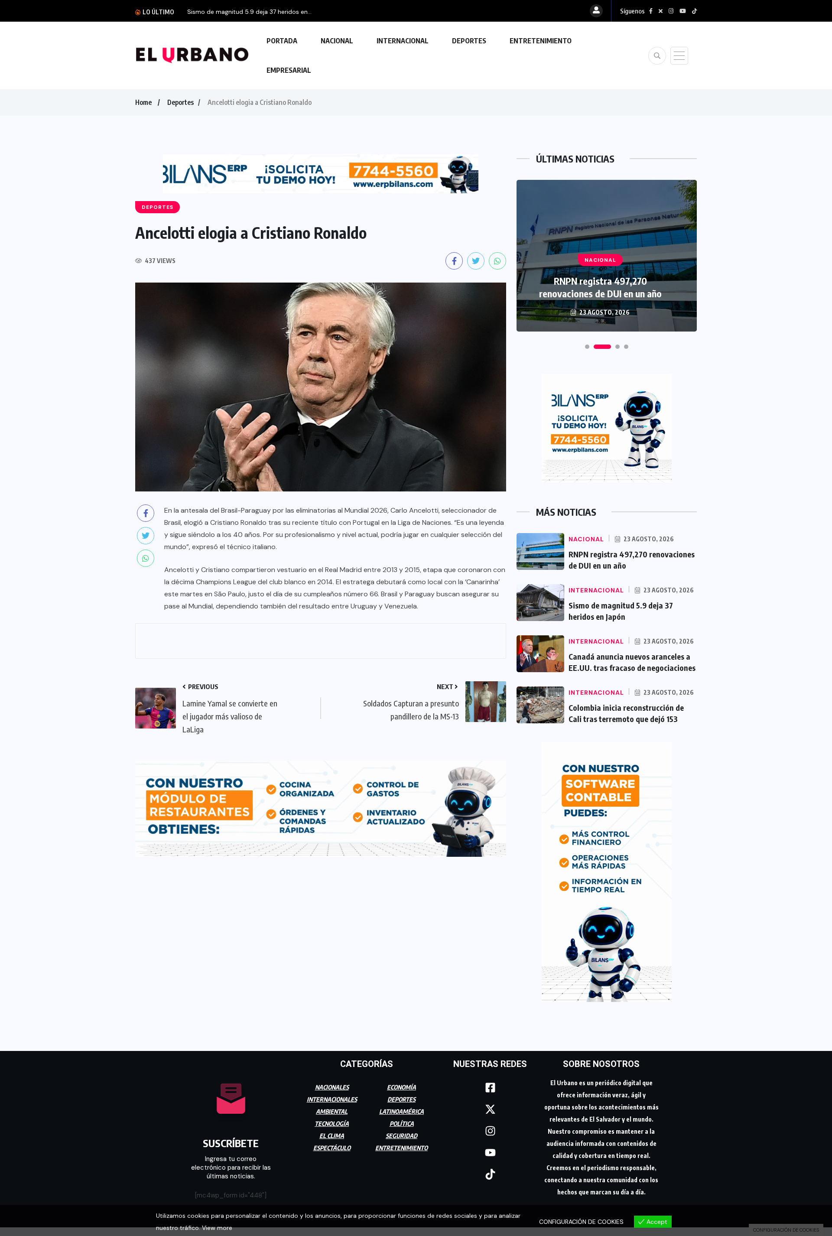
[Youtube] (490, 1153)
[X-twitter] (490, 1109)
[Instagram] (490, 1131)
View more (217, 1228)
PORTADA (281, 40)
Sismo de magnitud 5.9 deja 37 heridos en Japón (600, 287)
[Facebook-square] (490, 1088)
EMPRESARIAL (288, 70)
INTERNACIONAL (403, 40)
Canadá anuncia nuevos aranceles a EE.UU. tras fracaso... (268, 12)
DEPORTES (469, 40)
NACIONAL (337, 40)
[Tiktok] (490, 1174)
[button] (587, 347)
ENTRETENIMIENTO (541, 40)
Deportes (180, 102)
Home (143, 102)
